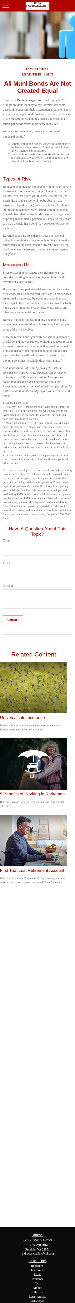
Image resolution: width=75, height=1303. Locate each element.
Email (6, 563)
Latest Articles (37, 1296)
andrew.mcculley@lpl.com (37, 1253)
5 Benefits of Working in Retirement (33, 794)
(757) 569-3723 (42, 1240)
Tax (37, 1283)
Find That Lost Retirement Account (32, 870)
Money (37, 1287)
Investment (37, 1270)
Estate (37, 1274)
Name (6, 540)
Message (8, 585)
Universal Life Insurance (22, 717)
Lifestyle (37, 1292)
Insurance (37, 1279)
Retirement (37, 1265)
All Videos (37, 1301)
